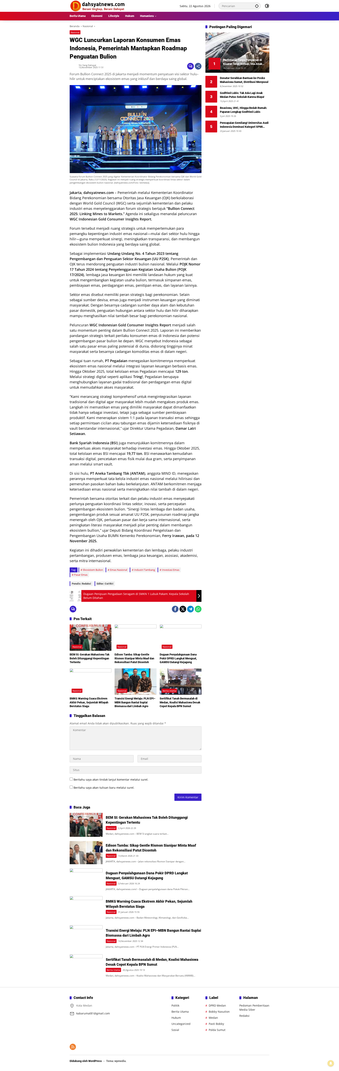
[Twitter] (183, 609)
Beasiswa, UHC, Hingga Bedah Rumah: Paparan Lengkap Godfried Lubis (243, 109)
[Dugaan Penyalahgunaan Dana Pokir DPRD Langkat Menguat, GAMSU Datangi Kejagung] (180, 637)
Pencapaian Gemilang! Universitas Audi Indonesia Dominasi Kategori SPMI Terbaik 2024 (244, 125)
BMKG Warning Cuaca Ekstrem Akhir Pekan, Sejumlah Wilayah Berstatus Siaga (89, 702)
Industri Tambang (144, 570)
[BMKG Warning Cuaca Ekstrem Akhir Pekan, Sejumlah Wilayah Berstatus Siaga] (90, 681)
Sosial (175, 1030)
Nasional (75, 32)
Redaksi (244, 1016)
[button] (257, 6)
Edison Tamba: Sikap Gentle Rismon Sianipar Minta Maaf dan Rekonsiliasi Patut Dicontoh (134, 658)
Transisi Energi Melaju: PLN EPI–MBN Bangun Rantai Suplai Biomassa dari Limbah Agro (135, 702)
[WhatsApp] (198, 609)
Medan (213, 1018)
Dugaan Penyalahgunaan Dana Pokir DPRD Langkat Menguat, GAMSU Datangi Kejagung (178, 658)
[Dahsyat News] (98, 5)
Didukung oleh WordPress (86, 1061)
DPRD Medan (217, 1005)
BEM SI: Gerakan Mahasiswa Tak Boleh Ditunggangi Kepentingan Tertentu (89, 658)
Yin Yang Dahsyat (87, 65)
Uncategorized (180, 1024)
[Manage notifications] (331, 1063)
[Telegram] (190, 609)
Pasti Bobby (216, 1024)
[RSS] (73, 1047)
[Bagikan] (198, 66)
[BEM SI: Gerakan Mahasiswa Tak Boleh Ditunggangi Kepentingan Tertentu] (90, 637)
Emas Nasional (118, 570)
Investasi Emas (170, 570)
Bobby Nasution (219, 1011)
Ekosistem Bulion (93, 570)
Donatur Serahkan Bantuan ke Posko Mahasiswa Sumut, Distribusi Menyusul (244, 80)
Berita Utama (169, 690)
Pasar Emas (80, 574)
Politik (175, 1005)
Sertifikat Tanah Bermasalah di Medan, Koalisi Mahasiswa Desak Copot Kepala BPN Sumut (180, 702)
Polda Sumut (217, 1030)
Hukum (176, 1018)
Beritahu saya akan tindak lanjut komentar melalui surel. (111, 779)
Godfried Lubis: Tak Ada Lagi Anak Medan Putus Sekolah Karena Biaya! (242, 94)
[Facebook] (175, 609)
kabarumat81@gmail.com (93, 1013)
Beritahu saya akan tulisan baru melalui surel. (104, 787)
